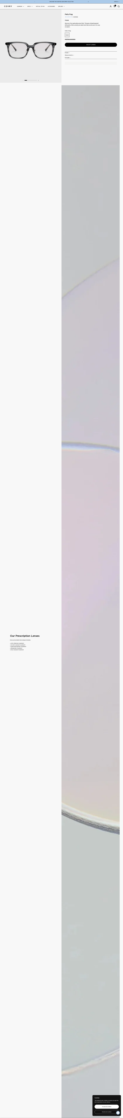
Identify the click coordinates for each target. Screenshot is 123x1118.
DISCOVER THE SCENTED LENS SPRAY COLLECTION (61, 1)
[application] (118, 1113)
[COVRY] (8, 6)
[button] (119, 6)
